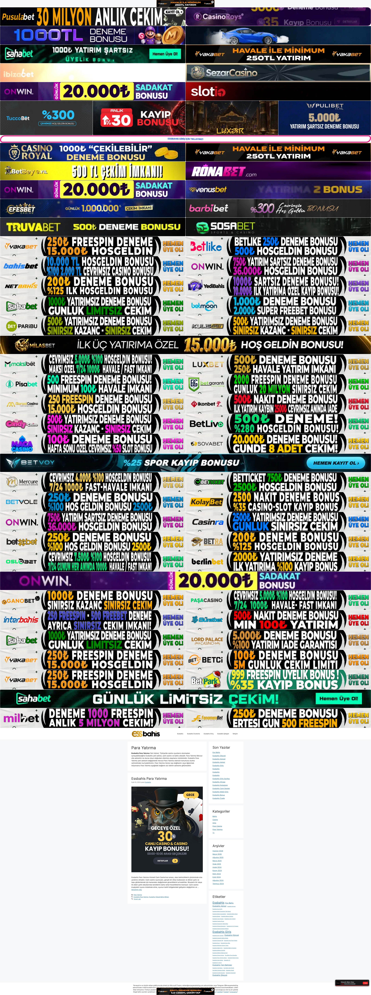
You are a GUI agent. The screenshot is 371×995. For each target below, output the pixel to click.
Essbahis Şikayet (223, 734)
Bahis (215, 816)
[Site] (92, 246)
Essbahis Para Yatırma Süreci (220, 957)
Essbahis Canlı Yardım (230, 918)
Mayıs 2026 (217, 854)
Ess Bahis (216, 752)
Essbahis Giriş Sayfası (221, 779)
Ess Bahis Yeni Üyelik (229, 968)
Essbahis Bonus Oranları (227, 916)
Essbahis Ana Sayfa (217, 909)
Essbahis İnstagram (220, 785)
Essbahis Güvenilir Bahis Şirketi (220, 938)
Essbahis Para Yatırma (149, 778)
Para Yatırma (138, 895)
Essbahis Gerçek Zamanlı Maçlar (220, 928)
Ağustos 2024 (218, 880)
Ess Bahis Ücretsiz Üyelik (219, 970)
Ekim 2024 (217, 874)
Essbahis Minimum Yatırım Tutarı (220, 945)
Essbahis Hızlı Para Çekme (230, 940)
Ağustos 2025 (218, 857)
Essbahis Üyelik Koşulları (219, 972)
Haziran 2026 (218, 851)
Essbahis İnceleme (193, 734)
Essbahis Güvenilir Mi (218, 940)
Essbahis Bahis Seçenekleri (219, 914)
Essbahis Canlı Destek (221, 789)
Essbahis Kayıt (216, 943)
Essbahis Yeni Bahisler (222, 965)
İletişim (235, 734)
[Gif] (185, 345)
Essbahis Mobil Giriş (220, 792)
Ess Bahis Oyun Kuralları (231, 955)
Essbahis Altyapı (219, 782)
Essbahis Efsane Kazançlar (219, 926)
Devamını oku (136, 890)
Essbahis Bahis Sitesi (232, 914)
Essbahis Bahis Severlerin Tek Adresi (222, 911)
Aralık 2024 (217, 867)
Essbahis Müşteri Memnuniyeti (220, 953)
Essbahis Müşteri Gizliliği (219, 950)
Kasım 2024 (217, 871)
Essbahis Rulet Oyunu (233, 957)
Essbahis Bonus (219, 795)
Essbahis (180, 734)
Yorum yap (137, 899)
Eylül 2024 (217, 877)
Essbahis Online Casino (218, 955)
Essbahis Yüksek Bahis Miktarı (159, 897)
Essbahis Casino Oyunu (218, 921)
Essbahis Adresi (219, 762)
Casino (215, 820)
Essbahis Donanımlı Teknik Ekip (220, 923)
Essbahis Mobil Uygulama (230, 948)
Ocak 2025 (217, 864)
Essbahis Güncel (219, 759)
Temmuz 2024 (218, 884)
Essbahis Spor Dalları (218, 960)
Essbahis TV (227, 960)
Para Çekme (217, 826)
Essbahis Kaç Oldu (225, 943)
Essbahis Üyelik (219, 798)
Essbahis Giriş (209, 734)
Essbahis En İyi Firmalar (232, 926)
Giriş (214, 823)
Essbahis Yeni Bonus (218, 968)
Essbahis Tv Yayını (217, 962)
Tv (213, 833)
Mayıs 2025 (217, 861)
